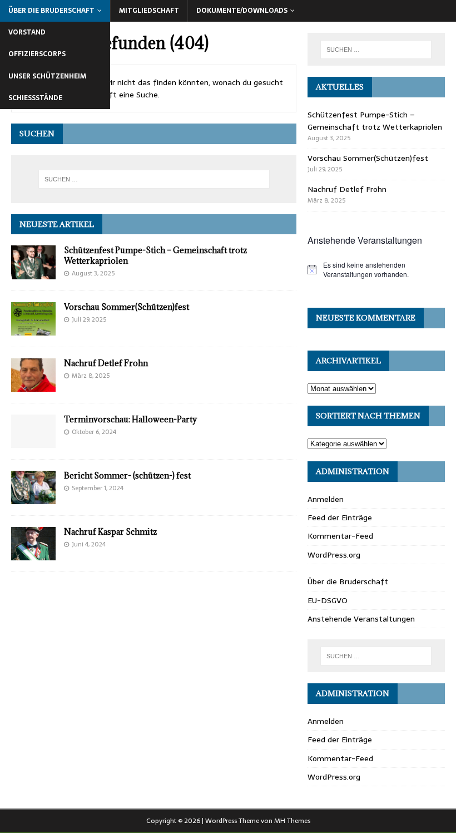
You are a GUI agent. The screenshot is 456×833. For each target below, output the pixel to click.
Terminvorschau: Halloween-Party (130, 419)
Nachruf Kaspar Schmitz (110, 531)
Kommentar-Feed (340, 536)
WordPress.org (334, 555)
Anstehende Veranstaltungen (361, 619)
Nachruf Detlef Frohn (106, 363)
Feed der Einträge (340, 517)
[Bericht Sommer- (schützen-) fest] (33, 498)
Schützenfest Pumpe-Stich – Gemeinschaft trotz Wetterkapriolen (155, 255)
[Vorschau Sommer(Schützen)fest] (33, 329)
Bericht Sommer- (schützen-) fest (127, 475)
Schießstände (35, 97)
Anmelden (326, 499)
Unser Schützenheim (47, 76)
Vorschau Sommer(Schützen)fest (126, 307)
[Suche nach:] (154, 179)
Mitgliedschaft (149, 10)
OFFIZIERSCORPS (37, 54)
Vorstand (27, 32)
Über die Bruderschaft (51, 10)
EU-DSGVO (328, 600)
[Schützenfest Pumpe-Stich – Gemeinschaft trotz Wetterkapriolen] (33, 273)
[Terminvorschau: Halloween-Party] (33, 441)
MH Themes (292, 820)
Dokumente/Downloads (242, 10)
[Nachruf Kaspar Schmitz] (33, 554)
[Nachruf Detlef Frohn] (33, 385)
